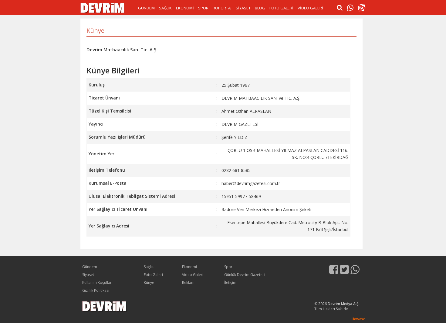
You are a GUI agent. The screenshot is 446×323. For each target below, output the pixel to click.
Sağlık (149, 266)
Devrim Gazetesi (102, 8)
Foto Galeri (153, 274)
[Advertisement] (24, 109)
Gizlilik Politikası (95, 290)
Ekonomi (189, 266)
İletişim (230, 282)
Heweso (359, 318)
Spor (228, 266)
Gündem (89, 266)
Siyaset (88, 274)
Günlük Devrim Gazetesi (244, 274)
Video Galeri (192, 274)
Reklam (188, 282)
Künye (149, 282)
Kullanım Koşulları (97, 282)
